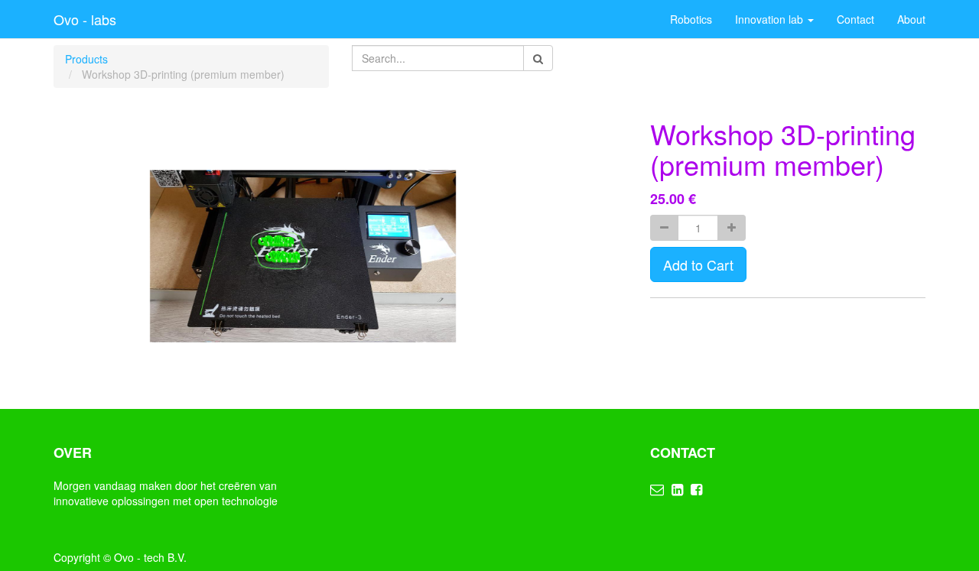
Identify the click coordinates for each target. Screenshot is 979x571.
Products (86, 59)
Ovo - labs (85, 19)
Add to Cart (698, 264)
